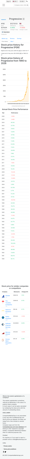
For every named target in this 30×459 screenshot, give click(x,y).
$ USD (22, 1)
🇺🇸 (14, 1)
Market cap (4, 38)
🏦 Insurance (6, 32)
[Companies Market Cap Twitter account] (5, 452)
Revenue (12, 38)
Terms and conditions (10, 449)
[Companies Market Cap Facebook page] (3, 452)
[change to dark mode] (27, 1)
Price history (5, 41)
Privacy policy (8, 446)
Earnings (19, 38)
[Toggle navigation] (3, 5)
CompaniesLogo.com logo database (13, 427)
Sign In (9, 1)
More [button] (12, 41)
